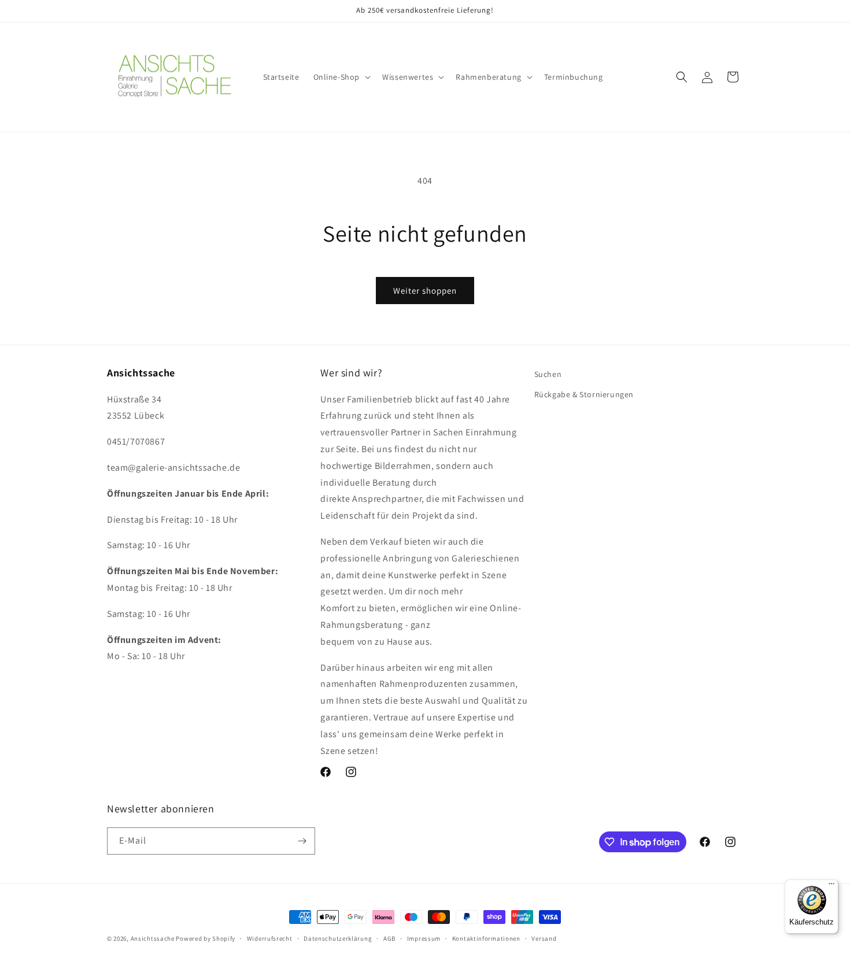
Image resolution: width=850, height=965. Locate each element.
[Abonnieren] (302, 841)
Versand (543, 938)
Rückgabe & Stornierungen (584, 394)
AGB (389, 938)
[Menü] (831, 886)
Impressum (424, 938)
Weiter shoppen (425, 290)
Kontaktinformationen (486, 938)
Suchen (548, 374)
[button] (341, 77)
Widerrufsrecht (270, 938)
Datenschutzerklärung (338, 938)
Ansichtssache (153, 938)
